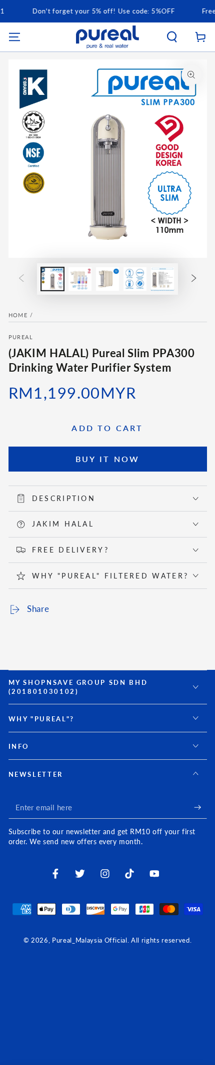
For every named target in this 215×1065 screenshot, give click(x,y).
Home (18, 315)
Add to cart (107, 428)
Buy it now (108, 459)
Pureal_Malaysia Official (90, 940)
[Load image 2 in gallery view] (80, 279)
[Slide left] (21, 279)
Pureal (21, 337)
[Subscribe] (200, 807)
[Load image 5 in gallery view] (162, 279)
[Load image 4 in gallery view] (135, 279)
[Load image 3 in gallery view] (108, 279)
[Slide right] (194, 279)
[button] (172, 36)
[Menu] (14, 36)
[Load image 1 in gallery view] (52, 279)
